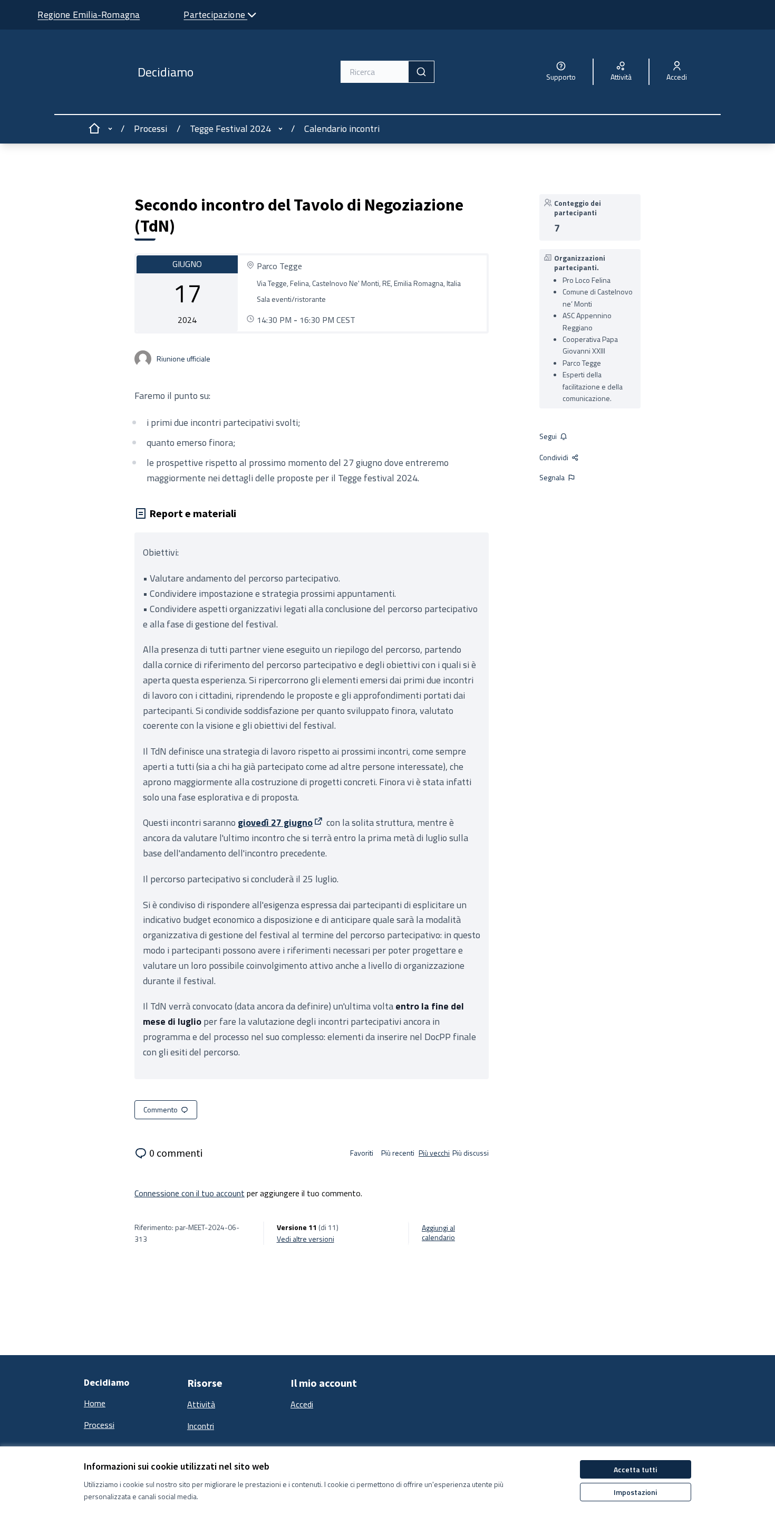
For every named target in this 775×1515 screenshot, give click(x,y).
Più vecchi (434, 1153)
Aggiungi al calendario (438, 1232)
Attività (201, 1404)
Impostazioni (635, 1492)
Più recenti (397, 1153)
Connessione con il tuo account (189, 1193)
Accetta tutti (635, 1469)
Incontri (200, 1425)
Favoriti (361, 1153)
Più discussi (470, 1153)
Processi (150, 128)
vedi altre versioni (305, 1239)
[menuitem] (131, 1404)
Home (94, 1403)
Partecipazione (215, 14)
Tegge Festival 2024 (230, 128)
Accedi (301, 1404)
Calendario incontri (342, 128)
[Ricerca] (421, 71)
